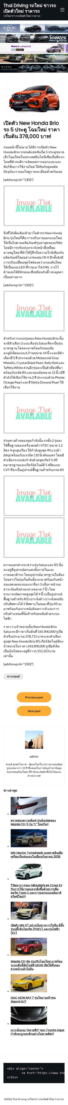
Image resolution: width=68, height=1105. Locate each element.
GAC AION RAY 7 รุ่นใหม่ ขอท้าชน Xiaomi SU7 (33, 1000)
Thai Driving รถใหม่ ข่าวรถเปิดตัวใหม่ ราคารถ (29, 8)
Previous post (34, 697)
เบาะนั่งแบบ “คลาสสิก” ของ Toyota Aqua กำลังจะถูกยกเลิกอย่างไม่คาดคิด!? (37, 1032)
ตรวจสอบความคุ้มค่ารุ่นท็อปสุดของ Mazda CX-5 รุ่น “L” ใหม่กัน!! (33, 822)
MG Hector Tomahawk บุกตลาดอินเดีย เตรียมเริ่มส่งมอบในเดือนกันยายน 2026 (37, 855)
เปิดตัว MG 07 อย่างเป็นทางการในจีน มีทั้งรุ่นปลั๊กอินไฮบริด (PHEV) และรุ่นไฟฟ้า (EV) (37, 929)
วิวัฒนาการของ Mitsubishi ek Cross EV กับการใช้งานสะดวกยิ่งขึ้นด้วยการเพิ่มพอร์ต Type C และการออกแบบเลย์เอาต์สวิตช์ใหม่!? (36, 891)
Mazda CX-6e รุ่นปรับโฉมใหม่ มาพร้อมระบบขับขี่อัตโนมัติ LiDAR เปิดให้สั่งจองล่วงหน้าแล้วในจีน (37, 965)
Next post (34, 711)
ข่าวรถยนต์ (13, 676)
